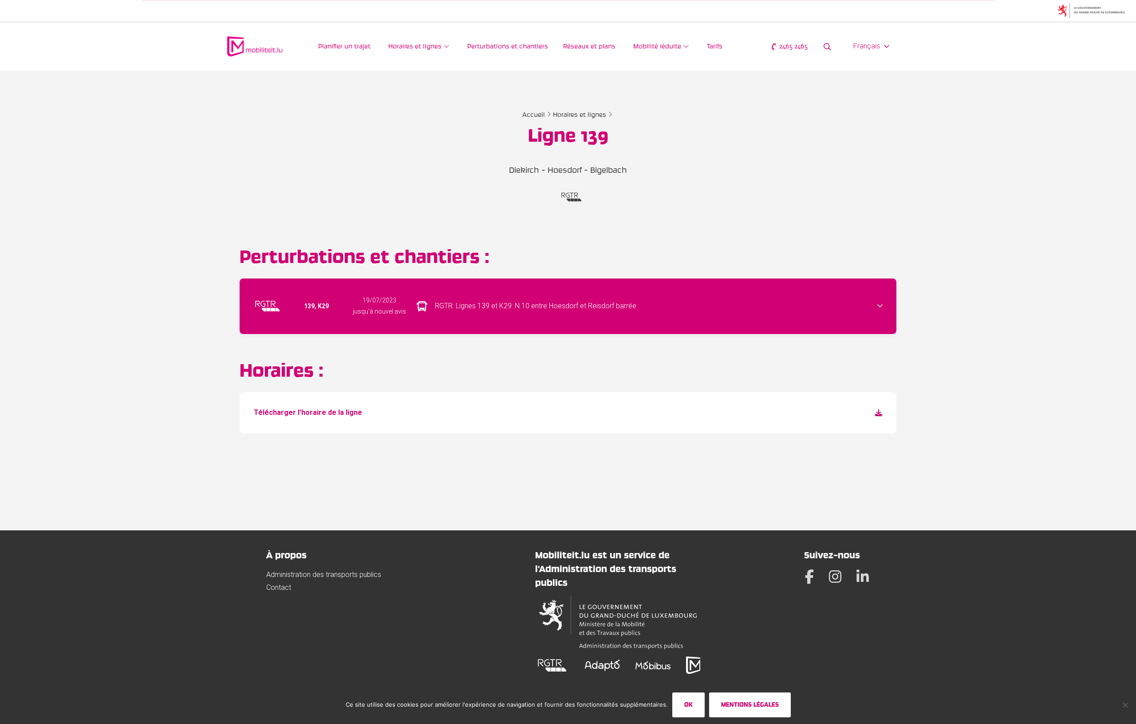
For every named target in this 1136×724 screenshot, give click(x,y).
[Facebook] (809, 577)
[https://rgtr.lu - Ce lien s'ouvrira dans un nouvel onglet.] (552, 665)
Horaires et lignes (579, 114)
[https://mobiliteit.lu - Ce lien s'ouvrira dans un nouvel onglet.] (693, 665)
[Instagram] (835, 577)
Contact (278, 587)
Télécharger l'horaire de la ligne (308, 412)
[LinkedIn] (863, 577)
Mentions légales (750, 704)
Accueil (533, 114)
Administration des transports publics (323, 574)
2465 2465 (792, 46)
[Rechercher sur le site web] (827, 46)
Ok (688, 704)
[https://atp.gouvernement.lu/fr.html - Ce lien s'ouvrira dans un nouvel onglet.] (617, 622)
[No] (1124, 704)
